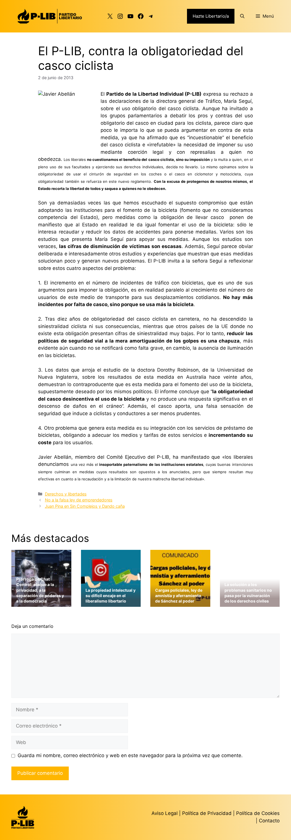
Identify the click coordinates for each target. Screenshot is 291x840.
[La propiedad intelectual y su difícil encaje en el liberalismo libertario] (111, 603)
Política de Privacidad (207, 813)
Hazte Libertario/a (211, 16)
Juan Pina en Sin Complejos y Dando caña (85, 506)
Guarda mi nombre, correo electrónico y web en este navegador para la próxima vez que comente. (130, 755)
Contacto (269, 820)
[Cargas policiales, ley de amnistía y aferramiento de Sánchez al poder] (180, 603)
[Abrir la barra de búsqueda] (242, 16)
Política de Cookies (258, 813)
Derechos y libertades (66, 493)
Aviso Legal (164, 813)
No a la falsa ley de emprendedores (79, 499)
